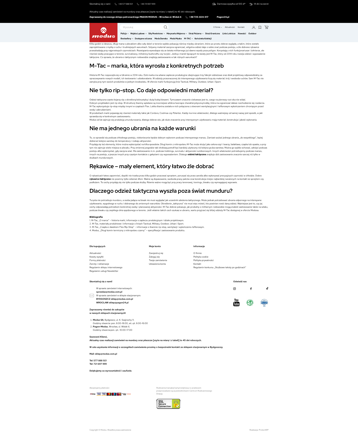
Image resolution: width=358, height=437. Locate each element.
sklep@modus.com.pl (122, 298)
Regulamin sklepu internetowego (106, 267)
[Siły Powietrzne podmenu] (164, 33)
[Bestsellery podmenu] (132, 38)
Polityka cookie (200, 256)
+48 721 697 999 (148, 4)
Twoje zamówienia (158, 260)
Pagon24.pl (223, 17)
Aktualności (95, 253)
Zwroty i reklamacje (99, 263)
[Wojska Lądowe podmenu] (146, 33)
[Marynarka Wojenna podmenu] (186, 33)
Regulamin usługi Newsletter (104, 271)
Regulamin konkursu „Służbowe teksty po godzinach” (219, 267)
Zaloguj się (154, 256)
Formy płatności (98, 260)
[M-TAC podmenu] (192, 38)
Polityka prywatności (203, 260)
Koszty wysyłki (97, 256)
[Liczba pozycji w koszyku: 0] (266, 27)
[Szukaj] (165, 27)
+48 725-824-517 (198, 17)
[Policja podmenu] (128, 33)
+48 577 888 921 (125, 4)
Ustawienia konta (157, 263)
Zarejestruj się (156, 253)
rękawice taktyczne (100, 179)
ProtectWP (263, 430)
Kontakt (197, 263)
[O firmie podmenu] (221, 27)
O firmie (197, 253)
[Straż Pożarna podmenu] (202, 33)
